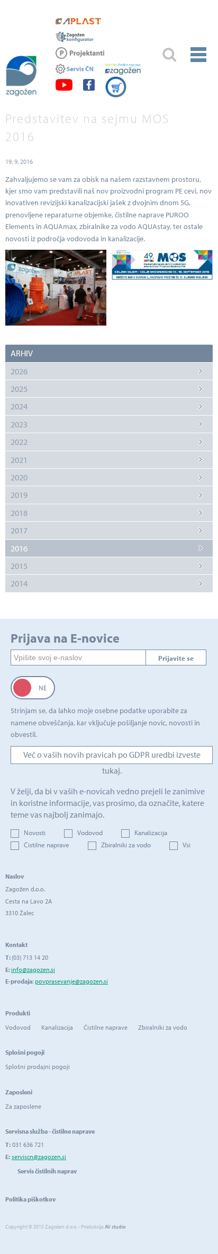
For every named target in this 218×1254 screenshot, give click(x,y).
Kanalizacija (150, 832)
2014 (19, 583)
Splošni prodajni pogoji (37, 1067)
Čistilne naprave (46, 844)
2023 (19, 424)
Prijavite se (176, 658)
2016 (19, 548)
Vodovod (90, 832)
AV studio (115, 1226)
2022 (19, 441)
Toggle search (169, 55)
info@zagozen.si (33, 970)
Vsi (186, 844)
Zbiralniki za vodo (126, 844)
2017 (19, 530)
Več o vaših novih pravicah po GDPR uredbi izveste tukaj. (112, 756)
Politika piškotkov (30, 1199)
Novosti (35, 832)
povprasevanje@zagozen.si (71, 981)
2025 (19, 388)
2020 (19, 477)
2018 (19, 512)
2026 (19, 371)
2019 (19, 494)
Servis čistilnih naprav (47, 1171)
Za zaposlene (23, 1106)
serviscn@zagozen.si (39, 1157)
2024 (19, 406)
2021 (19, 459)
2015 (19, 565)
